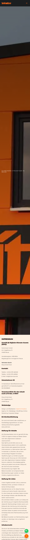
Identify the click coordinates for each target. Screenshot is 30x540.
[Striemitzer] (6, 3)
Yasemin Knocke (21, 409)
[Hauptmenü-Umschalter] (26, 3)
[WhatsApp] (26, 531)
